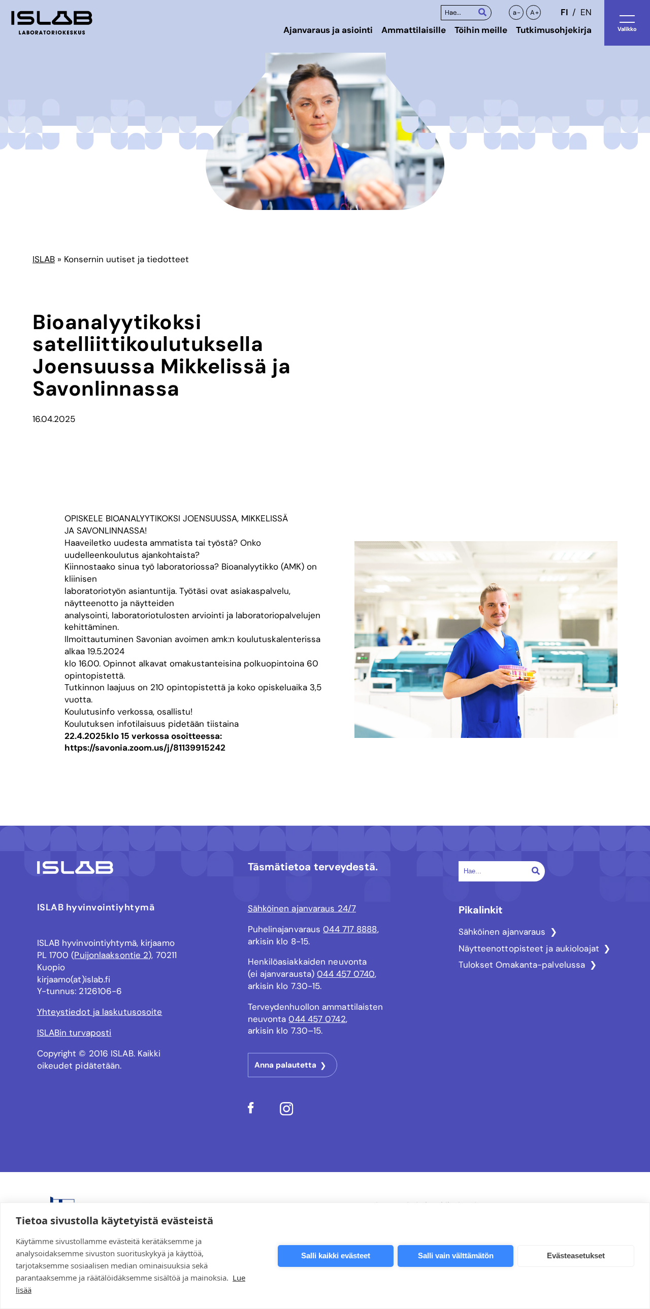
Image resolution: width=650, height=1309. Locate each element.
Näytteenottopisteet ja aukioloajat (529, 948)
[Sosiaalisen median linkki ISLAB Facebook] (251, 1110)
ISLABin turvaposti (74, 1032)
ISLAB (43, 259)
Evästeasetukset (576, 1255)
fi (564, 12)
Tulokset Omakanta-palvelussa (522, 964)
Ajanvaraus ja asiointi (328, 30)
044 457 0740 (345, 973)
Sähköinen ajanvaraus (502, 931)
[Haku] (482, 12)
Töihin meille (480, 30)
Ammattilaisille (413, 30)
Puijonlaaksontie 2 (111, 955)
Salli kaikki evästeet (335, 1255)
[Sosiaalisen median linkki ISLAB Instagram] (287, 1112)
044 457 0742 (316, 1018)
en (586, 12)
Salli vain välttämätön (456, 1255)
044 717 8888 (350, 929)
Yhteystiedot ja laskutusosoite (99, 1011)
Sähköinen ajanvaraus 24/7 (302, 908)
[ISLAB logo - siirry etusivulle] (52, 23)
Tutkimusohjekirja (554, 30)
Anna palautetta (285, 1065)
